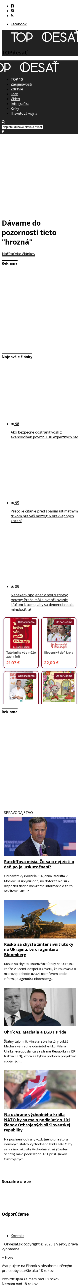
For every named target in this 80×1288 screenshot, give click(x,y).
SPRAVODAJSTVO (18, 812)
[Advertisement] (40, 173)
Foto (14, 94)
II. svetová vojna (24, 113)
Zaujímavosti (21, 84)
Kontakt (17, 1235)
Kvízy (15, 108)
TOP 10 (17, 79)
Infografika (20, 103)
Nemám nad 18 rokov (20, 1283)
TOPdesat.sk (12, 1244)
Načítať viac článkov (18, 253)
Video (15, 98)
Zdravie (17, 89)
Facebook (19, 24)
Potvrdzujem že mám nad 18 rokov (30, 1279)
